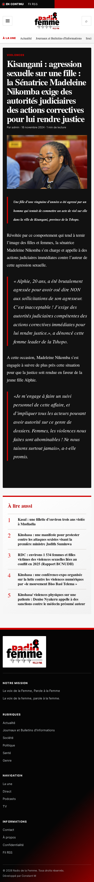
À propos (9, 837)
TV (5, 806)
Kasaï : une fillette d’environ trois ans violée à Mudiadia (51, 521)
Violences (15, 55)
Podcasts (9, 799)
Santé (7, 753)
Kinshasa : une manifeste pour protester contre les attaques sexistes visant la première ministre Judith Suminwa (48, 539)
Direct (7, 791)
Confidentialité (13, 845)
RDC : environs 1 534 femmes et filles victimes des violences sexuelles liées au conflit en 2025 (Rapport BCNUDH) (47, 559)
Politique (9, 745)
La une (7, 784)
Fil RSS (33, 4)
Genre (7, 760)
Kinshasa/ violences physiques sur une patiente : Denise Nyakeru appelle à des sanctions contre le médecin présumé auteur (52, 599)
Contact (8, 830)
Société (8, 738)
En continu (15, 4)
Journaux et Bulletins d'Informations (59, 38)
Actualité (26, 38)
